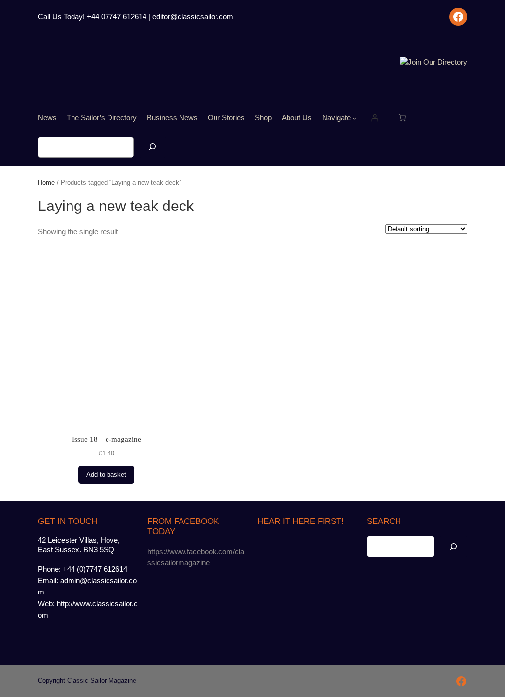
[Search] (152, 147)
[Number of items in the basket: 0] (402, 118)
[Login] (375, 118)
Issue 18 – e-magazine (106, 439)
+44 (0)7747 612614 (95, 569)
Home (46, 182)
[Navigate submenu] (354, 118)
